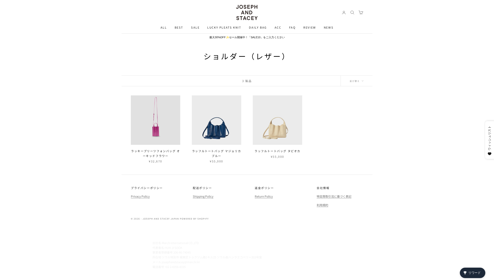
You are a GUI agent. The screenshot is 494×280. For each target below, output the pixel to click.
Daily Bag (258, 27)
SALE (195, 27)
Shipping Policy (203, 196)
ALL (164, 27)
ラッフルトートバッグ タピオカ (277, 151)
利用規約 (322, 205)
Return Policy (264, 196)
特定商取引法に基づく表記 (334, 196)
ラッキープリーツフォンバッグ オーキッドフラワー (155, 153)
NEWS (328, 27)
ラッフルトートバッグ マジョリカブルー (216, 153)
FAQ (292, 27)
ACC (278, 27)
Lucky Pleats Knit (224, 27)
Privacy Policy (140, 196)
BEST (179, 27)
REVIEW (309, 27)
